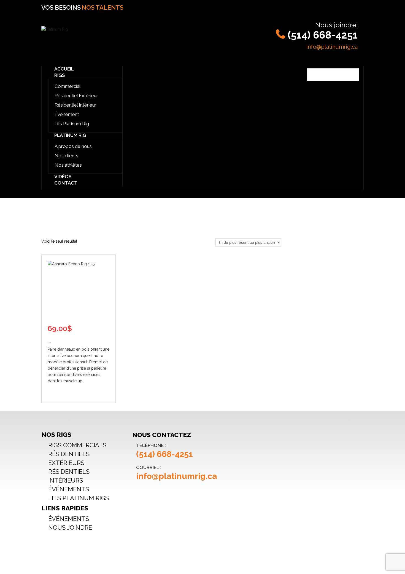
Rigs (59, 75)
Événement (67, 114)
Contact (65, 183)
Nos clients (66, 155)
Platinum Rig (70, 135)
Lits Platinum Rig (72, 123)
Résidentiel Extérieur (76, 95)
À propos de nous (73, 146)
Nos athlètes (68, 165)
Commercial (67, 86)
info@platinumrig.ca (332, 47)
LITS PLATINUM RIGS (78, 498)
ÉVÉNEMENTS (68, 489)
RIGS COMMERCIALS (77, 445)
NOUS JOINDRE (70, 527)
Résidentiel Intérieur (75, 105)
